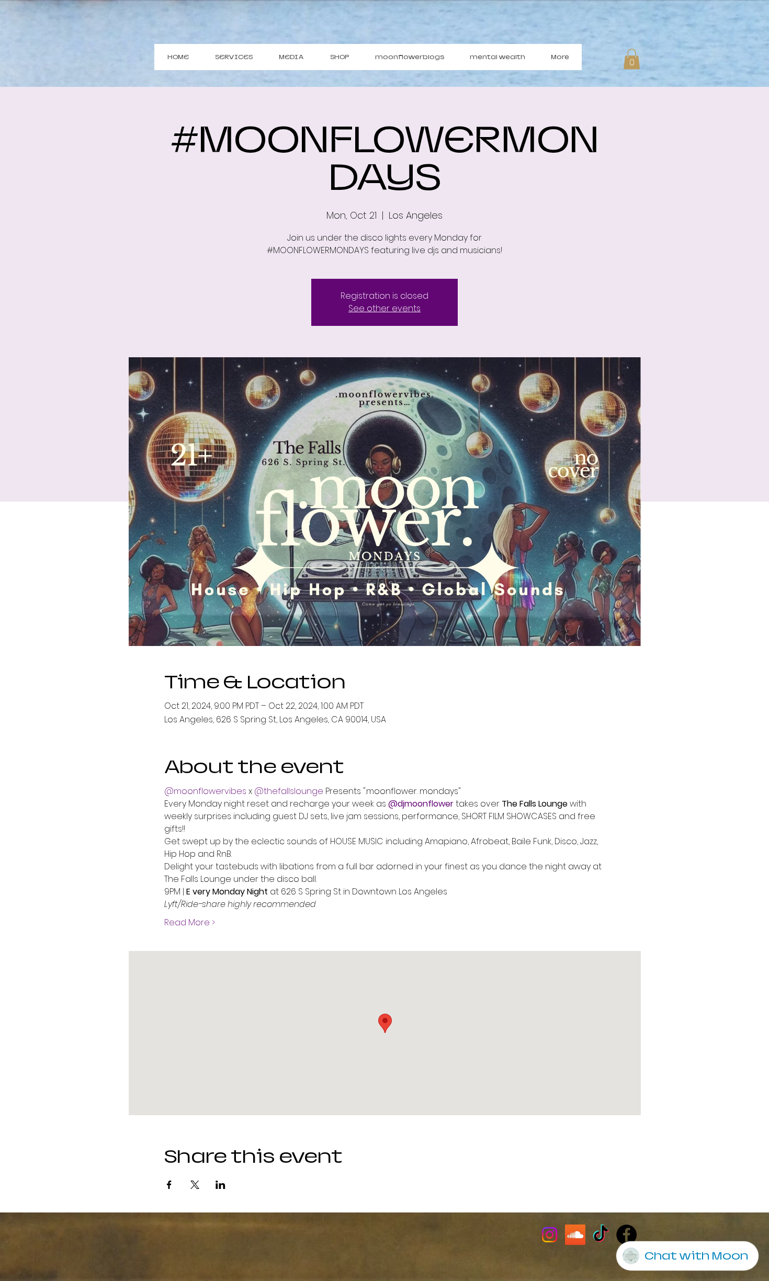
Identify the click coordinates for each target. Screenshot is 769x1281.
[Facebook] (626, 1235)
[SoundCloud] (575, 1235)
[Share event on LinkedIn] (220, 1185)
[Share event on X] (195, 1185)
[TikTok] (601, 1235)
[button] (631, 59)
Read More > (189, 922)
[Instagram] (549, 1235)
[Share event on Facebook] (169, 1185)
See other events (384, 308)
